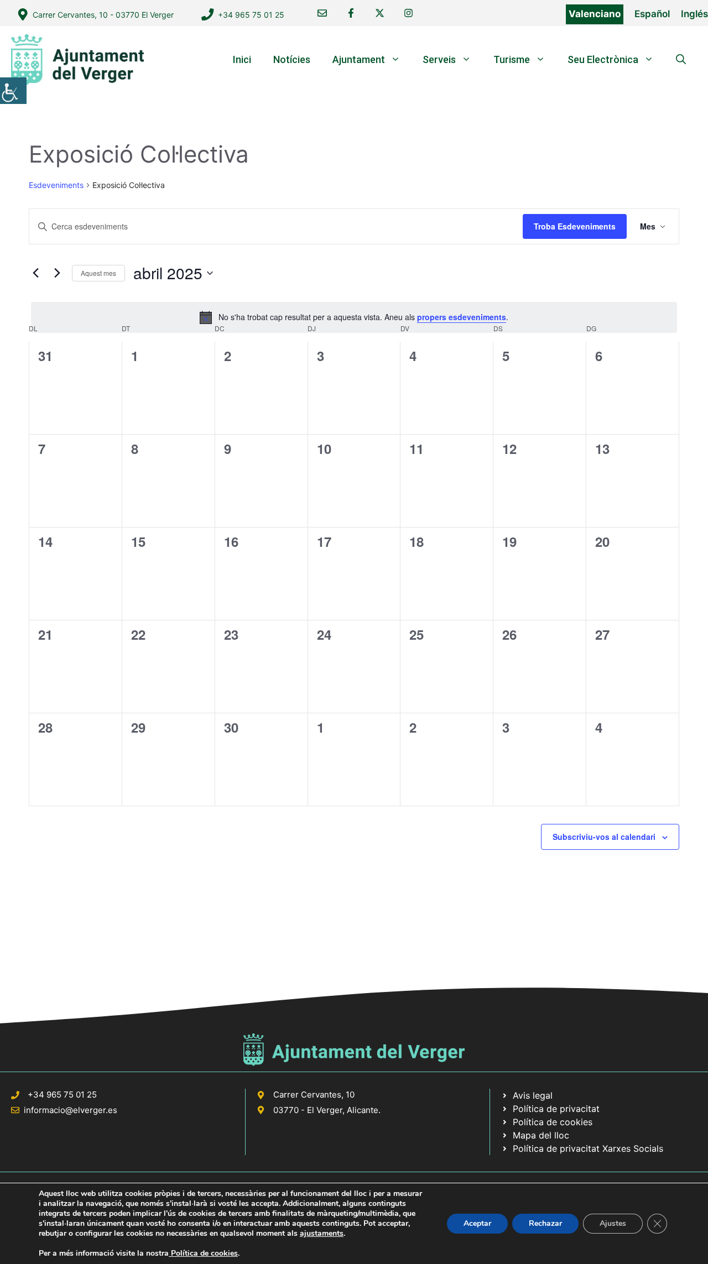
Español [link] (652, 13)
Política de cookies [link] (203, 1253)
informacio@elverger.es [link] (70, 1110)
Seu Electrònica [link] (603, 59)
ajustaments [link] (321, 1234)
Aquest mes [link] (98, 273)
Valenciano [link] (595, 13)
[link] (13, 90)
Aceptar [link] (477, 1223)
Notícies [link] (291, 59)
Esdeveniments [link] (56, 185)
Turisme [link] (511, 59)
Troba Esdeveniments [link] (575, 226)
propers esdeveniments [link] (461, 316)
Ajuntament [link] (358, 59)
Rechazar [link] (545, 1223)
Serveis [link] (439, 59)
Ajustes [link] (613, 1223)
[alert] (354, 317)
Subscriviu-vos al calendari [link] (604, 836)
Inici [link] (242, 59)
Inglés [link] (694, 13)
